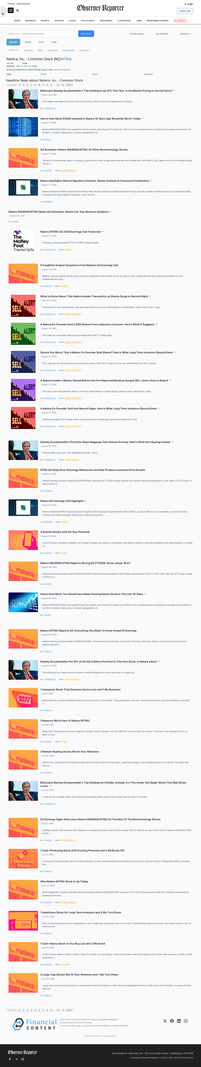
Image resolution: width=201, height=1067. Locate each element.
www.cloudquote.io (109, 1019)
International (68, 50)
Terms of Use (174, 1057)
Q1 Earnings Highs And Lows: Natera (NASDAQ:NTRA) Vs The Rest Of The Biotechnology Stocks (100, 819)
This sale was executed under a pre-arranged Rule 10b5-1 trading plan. (77, 335)
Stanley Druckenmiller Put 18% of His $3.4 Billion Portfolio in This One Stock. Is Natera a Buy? (100, 661)
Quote (43, 74)
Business (30, 20)
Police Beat (88, 20)
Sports (45, 20)
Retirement (65, 964)
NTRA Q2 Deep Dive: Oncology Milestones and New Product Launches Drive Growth (92, 469)
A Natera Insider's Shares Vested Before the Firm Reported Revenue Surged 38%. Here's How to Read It (105, 380)
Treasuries (84, 50)
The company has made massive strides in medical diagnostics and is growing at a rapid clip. (88, 672)
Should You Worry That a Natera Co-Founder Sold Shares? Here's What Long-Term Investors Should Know (108, 352)
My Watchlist (162, 33)
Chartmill (15, 222)
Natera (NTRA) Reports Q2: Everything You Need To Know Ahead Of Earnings (88, 630)
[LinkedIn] (179, 1024)
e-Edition (180, 20)
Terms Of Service (120, 1025)
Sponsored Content (157, 20)
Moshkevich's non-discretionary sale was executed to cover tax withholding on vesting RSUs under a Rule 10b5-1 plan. (101, 307)
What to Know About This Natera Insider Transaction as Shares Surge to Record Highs (95, 296)
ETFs (41, 42)
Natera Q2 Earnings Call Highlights (63, 500)
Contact (163, 1057)
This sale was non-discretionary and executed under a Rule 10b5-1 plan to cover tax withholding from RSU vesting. (99, 363)
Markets (13, 42)
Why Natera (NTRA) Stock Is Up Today (64, 881)
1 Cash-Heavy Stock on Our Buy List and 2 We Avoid (72, 943)
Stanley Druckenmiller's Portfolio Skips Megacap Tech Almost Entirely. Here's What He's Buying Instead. (107, 442)
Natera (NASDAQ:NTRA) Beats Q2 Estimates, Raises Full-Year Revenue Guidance (60, 211)
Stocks (28, 42)
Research (148, 74)
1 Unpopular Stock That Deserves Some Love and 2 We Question (80, 689)
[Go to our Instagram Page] (22, 1059)
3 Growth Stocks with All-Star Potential (65, 531)
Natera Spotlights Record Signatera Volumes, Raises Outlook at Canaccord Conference (96, 180)
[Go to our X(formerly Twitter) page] (16, 1059)
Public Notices (23, 3)
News (17, 20)
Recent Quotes (137, 33)
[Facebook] (172, 1024)
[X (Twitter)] (165, 1024)
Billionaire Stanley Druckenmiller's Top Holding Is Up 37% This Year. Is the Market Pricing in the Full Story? (107, 90)
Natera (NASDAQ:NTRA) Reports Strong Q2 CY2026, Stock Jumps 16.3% (85, 563)
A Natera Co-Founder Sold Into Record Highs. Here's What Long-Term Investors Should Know (100, 408)
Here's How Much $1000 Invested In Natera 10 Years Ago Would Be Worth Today (91, 118)
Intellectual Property (72, 679)
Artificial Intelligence (68, 170)
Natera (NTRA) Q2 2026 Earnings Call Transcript (72, 231)
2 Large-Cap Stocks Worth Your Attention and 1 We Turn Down (79, 974)
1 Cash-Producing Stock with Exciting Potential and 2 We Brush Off (82, 850)
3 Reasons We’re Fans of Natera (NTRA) (65, 720)
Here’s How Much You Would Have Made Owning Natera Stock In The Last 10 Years (93, 594)
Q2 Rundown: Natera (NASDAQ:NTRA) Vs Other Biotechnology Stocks (84, 149)
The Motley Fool (49, 108)
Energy (64, 553)
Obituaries (106, 20)
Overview (28, 50)
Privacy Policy (103, 1025)
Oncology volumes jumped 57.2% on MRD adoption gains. (71, 242)
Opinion (59, 20)
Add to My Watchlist (62, 69)
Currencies (53, 50)
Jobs (139, 20)
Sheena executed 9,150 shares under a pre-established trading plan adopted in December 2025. (90, 419)
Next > (69, 85)
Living (72, 20)
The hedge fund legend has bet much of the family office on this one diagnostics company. (87, 101)
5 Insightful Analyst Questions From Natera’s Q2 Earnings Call (79, 265)
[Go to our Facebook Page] (9, 1059)
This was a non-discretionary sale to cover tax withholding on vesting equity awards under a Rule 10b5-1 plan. (97, 391)
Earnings (68, 250)
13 (63, 85)
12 (58, 85)
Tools (54, 42)
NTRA (65, 58)
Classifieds (124, 20)
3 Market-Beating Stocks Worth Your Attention (69, 751)
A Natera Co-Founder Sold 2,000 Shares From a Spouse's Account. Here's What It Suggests (98, 324)
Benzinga (47, 139)
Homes (11, 3)
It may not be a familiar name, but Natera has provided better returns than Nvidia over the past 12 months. (95, 797)
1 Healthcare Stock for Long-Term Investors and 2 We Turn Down (80, 912)
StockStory (48, 170)
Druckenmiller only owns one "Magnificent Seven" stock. (70, 452)
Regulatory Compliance (73, 314)
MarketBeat (48, 202)
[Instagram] (186, 1024)
